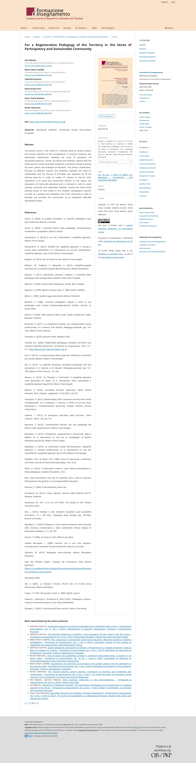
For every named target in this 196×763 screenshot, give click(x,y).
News (94, 28)
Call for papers (107, 28)
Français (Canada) (147, 60)
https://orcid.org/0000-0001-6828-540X (38, 113)
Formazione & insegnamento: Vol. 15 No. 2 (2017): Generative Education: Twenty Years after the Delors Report (79, 637)
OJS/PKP (137, 727)
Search (170, 28)
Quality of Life (144, 184)
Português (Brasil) (147, 56)
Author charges (145, 127)
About (24, 28)
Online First (54, 28)
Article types (144, 124)
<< (26, 703)
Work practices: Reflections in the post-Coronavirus (89, 679)
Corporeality (144, 156)
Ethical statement (146, 219)
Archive (142, 101)
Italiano (142, 48)
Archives (67, 28)
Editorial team (144, 248)
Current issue (38, 28)
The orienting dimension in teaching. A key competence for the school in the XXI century (89, 634)
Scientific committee (147, 245)
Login (173, 2)
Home (27, 37)
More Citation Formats (109, 162)
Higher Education (146, 160)
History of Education (147, 164)
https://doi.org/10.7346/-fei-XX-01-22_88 (47, 122)
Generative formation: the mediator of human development (77, 693)
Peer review (144, 222)
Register (164, 2)
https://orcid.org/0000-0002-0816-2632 (38, 75)
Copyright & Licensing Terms (112, 257)
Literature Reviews (146, 172)
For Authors (80, 28)
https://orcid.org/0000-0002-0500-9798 (38, 94)
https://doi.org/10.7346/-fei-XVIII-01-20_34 (48, 349)
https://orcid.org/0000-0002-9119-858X (38, 66)
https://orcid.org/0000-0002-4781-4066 (38, 104)
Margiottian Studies (147, 176)
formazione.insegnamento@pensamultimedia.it (41, 733)
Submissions (144, 98)
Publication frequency (148, 226)
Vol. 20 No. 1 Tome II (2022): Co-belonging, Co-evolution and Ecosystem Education (75, 37)
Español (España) (147, 52)
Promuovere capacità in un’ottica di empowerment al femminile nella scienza (83, 626)
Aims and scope (145, 94)
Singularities (144, 192)
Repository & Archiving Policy (110, 254)
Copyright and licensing (148, 216)
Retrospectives (145, 188)
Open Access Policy (146, 212)
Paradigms (143, 180)
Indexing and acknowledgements (152, 241)
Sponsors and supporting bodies (152, 251)
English (142, 44)
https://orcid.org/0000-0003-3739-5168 (38, 85)
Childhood (143, 152)
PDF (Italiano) (107, 116)
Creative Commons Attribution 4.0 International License (115, 228)
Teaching (143, 196)
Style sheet (143, 130)
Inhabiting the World (147, 168)
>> (38, 703)
